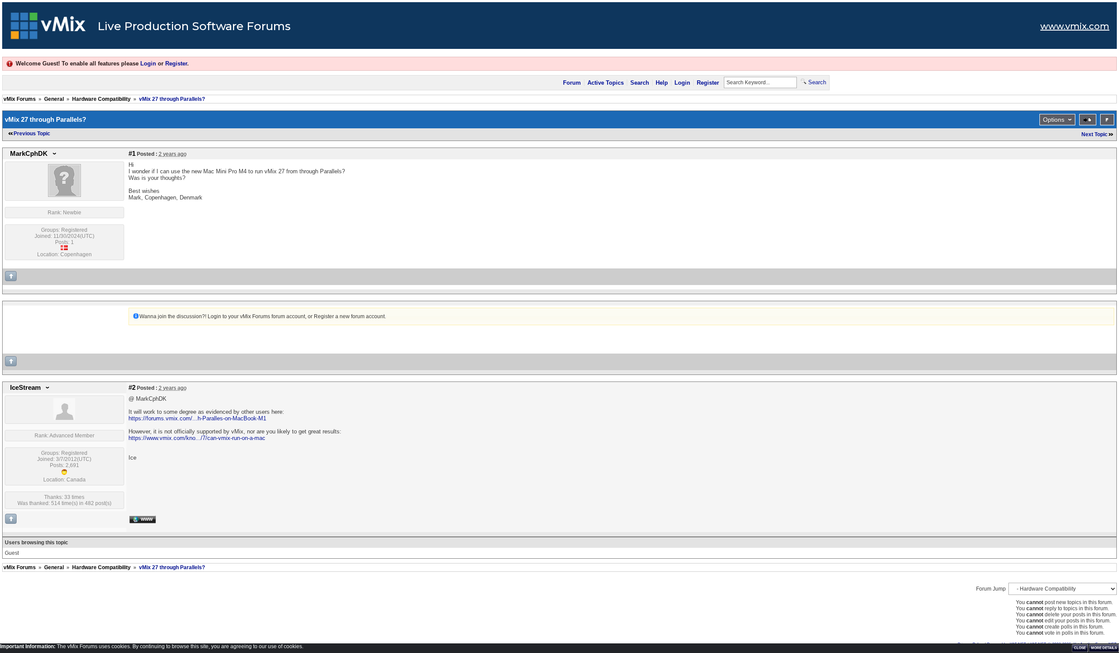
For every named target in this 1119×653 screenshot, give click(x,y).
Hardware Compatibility (101, 99)
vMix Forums (19, 99)
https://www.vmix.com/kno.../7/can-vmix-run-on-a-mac (197, 438)
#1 (132, 153)
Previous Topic (32, 134)
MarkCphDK (29, 153)
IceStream (25, 387)
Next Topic (1094, 134)
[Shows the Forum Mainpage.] (48, 28)
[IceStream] (64, 418)
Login (148, 63)
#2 (132, 387)
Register (176, 63)
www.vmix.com (1074, 26)
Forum (572, 82)
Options (1053, 119)
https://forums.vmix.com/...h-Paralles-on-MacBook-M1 (197, 418)
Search (639, 82)
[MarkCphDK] (64, 195)
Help (662, 82)
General (54, 99)
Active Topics (605, 82)
